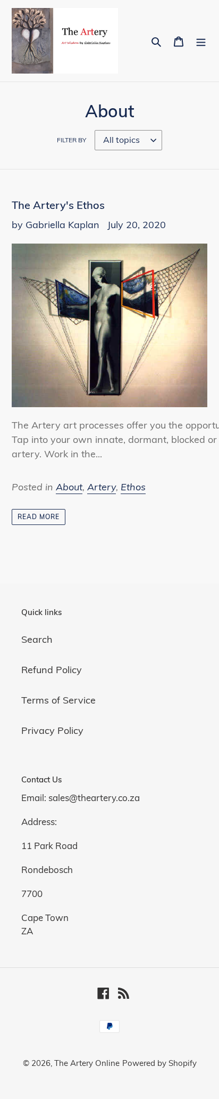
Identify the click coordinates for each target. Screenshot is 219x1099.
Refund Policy (51, 670)
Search (37, 639)
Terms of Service (58, 700)
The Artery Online (87, 1063)
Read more (39, 517)
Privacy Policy (52, 730)
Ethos (133, 487)
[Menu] (201, 40)
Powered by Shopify (159, 1063)
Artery (101, 487)
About (69, 487)
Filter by (71, 140)
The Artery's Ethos (58, 205)
